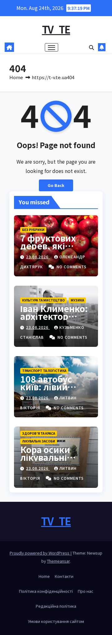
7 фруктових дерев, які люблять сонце (54, 246)
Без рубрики (33, 229)
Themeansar (58, 561)
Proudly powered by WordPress (40, 553)
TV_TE (56, 29)
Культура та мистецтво (43, 300)
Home (16, 77)
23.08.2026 (38, 256)
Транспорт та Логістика (44, 370)
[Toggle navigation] (51, 47)
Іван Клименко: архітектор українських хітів (54, 320)
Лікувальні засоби (38, 441)
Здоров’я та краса (38, 433)
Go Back (56, 185)
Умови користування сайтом (56, 621)
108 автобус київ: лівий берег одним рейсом (48, 390)
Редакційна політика (56, 606)
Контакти (64, 576)
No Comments (71, 266)
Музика (77, 300)
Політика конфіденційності (46, 591)
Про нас (85, 591)
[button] (91, 47)
